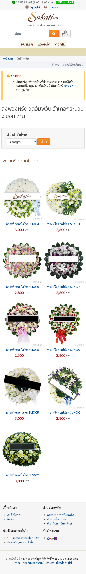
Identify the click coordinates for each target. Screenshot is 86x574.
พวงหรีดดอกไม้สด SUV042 (22, 475)
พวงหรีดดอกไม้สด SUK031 (63, 224)
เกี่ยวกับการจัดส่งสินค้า (60, 523)
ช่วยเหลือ (52, 7)
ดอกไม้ (60, 44)
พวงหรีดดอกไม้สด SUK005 (22, 412)
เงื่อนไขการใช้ (64, 563)
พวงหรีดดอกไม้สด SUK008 (22, 349)
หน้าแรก (27, 44)
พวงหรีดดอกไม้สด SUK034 (22, 224)
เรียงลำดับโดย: (17, 135)
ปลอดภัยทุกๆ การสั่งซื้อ (20, 542)
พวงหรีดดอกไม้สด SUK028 (63, 287)
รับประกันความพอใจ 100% (23, 538)
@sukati (68, 2)
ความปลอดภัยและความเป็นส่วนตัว (34, 563)
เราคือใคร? (13, 515)
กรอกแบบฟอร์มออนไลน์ (61, 515)
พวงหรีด (44, 44)
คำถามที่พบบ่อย (57, 519)
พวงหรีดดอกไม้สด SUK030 (22, 287)
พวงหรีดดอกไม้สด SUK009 (63, 349)
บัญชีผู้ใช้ (34, 7)
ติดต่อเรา (12, 519)
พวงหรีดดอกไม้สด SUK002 (63, 412)
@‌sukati (68, 85)
